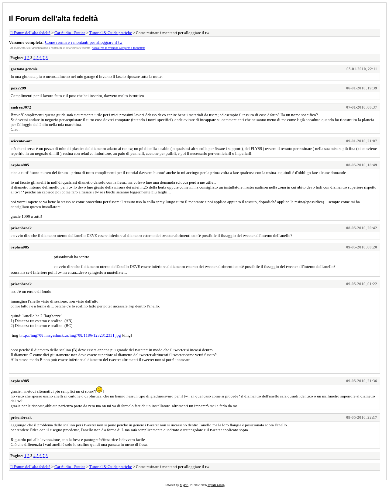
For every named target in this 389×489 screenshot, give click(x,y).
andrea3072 (21, 107)
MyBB (184, 485)
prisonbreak (21, 228)
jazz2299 (18, 88)
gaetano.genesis (24, 69)
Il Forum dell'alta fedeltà (53, 18)
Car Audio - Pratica (69, 32)
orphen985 (20, 165)
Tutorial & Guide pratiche (110, 32)
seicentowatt (21, 141)
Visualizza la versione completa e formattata (118, 48)
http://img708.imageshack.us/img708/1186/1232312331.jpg (70, 335)
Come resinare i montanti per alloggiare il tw (83, 42)
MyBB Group (216, 485)
